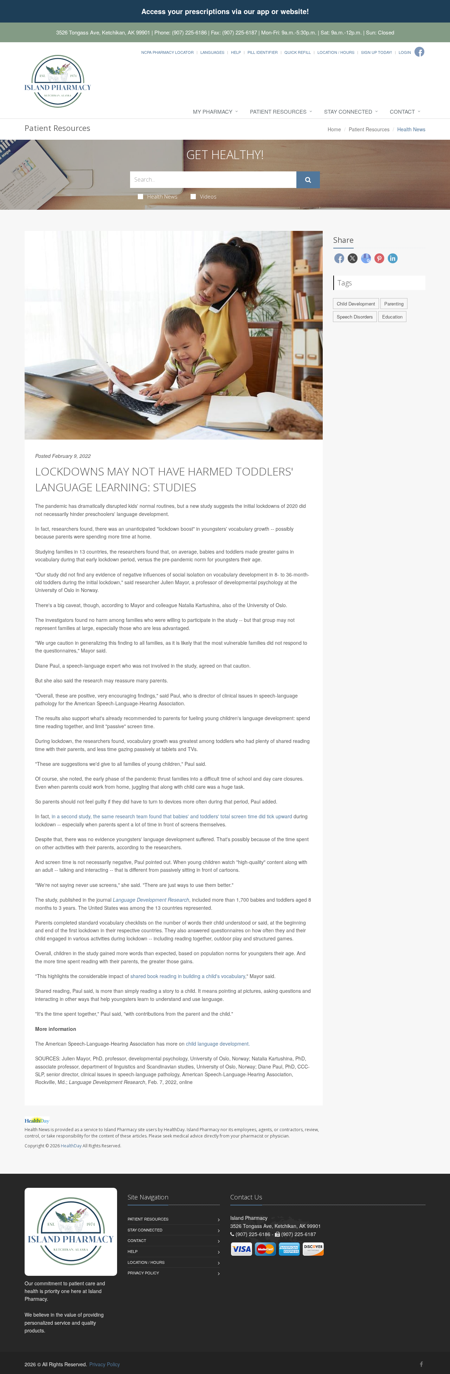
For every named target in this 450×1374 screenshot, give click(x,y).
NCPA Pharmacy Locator (167, 52)
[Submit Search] (308, 179)
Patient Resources (278, 111)
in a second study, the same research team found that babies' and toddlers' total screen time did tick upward (172, 816)
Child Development (356, 303)
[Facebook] (419, 52)
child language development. (218, 1043)
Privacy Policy (143, 1272)
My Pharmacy (212, 111)
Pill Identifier (263, 52)
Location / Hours (335, 52)
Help (236, 52)
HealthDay (71, 1146)
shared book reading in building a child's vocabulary (187, 975)
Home (334, 129)
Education (392, 316)
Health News (162, 196)
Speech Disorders (355, 316)
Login (405, 52)
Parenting (394, 303)
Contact (402, 111)
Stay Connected (348, 111)
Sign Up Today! (376, 52)
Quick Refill (297, 52)
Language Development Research (151, 899)
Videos (208, 196)
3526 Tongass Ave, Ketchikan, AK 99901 (103, 32)
